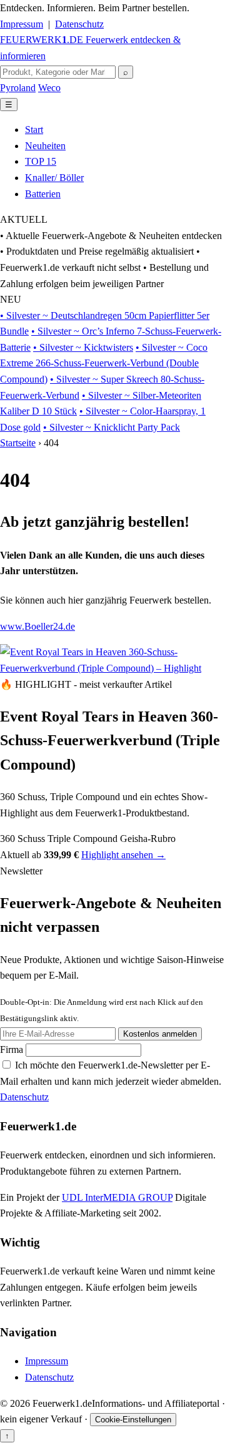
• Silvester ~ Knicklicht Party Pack (111, 427)
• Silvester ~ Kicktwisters (83, 347)
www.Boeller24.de (37, 626)
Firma (13, 1049)
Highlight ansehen (123, 854)
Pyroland (18, 87)
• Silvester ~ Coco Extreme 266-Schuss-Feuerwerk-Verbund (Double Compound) (104, 363)
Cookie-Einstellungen (133, 1419)
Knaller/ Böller (54, 177)
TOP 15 (40, 161)
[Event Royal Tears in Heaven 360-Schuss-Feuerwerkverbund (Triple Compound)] (112, 668)
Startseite (18, 443)
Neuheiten (45, 145)
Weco (49, 87)
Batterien (43, 193)
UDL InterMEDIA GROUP (117, 1197)
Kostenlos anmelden (160, 1034)
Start (34, 129)
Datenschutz (79, 24)
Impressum (21, 24)
